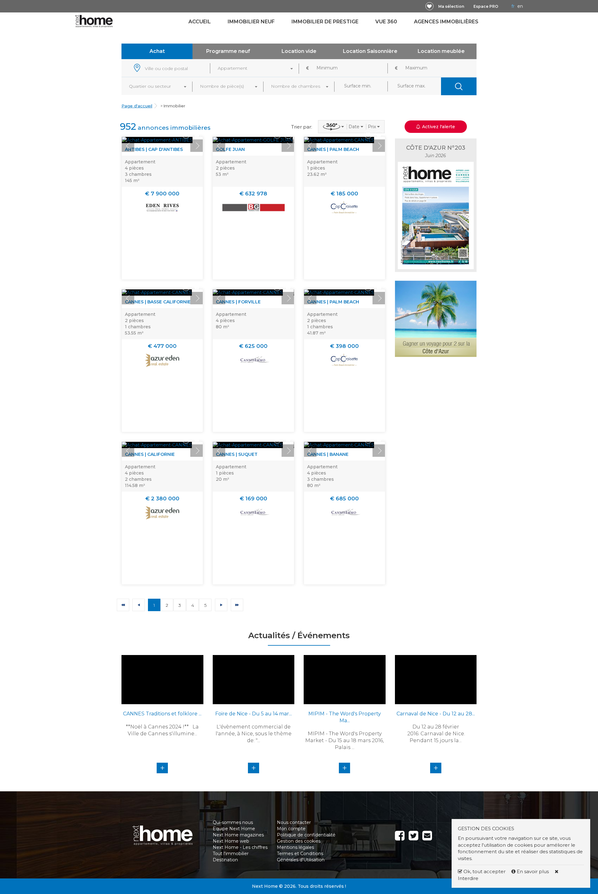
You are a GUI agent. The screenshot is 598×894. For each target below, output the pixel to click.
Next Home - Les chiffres (240, 847)
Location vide (299, 51)
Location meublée (441, 51)
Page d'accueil (136, 105)
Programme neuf (228, 51)
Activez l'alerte (302, 883)
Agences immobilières (446, 22)
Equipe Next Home (234, 828)
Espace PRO (485, 6)
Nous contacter (294, 822)
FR (513, 6)
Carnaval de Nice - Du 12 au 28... (435, 714)
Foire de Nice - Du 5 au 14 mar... (253, 714)
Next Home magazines (238, 835)
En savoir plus (532, 871)
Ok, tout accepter (483, 871)
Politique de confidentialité (306, 835)
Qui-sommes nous (233, 822)
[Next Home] (94, 21)
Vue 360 (386, 22)
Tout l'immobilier (231, 853)
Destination (225, 860)
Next (196, 145)
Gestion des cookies (298, 841)
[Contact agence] (197, 134)
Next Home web (231, 841)
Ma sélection (451, 6)
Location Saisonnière (370, 51)
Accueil (199, 22)
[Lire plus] (157, 140)
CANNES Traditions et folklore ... (162, 714)
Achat (157, 51)
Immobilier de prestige (325, 22)
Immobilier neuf (251, 22)
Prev (128, 145)
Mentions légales (295, 847)
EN (520, 6)
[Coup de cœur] (429, 6)
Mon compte (291, 828)
